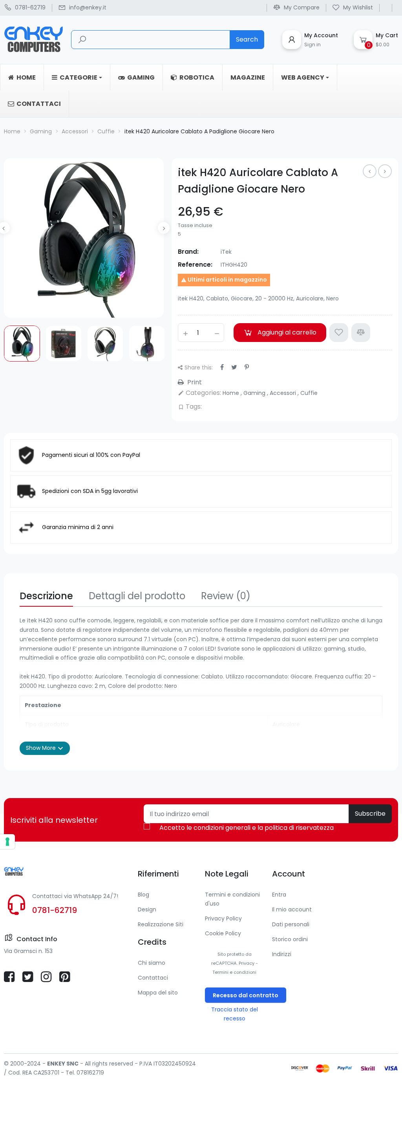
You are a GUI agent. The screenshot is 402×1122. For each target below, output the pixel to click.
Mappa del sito (158, 993)
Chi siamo (151, 963)
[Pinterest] (247, 367)
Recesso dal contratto (245, 995)
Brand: (188, 251)
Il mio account (292, 909)
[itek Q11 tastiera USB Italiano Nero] (369, 171)
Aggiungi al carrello (287, 332)
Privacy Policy (223, 918)
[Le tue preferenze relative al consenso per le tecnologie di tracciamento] (7, 841)
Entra (279, 894)
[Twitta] (234, 367)
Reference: (195, 264)
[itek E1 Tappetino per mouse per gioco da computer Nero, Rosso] (385, 171)
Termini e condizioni (234, 972)
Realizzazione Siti (160, 924)
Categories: (199, 392)
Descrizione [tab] (46, 595)
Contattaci (153, 978)
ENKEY (56, 1063)
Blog (143, 894)
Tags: (190, 406)
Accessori (284, 393)
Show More (44, 748)
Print (194, 382)
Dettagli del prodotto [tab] (137, 595)
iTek (226, 252)
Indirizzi (281, 954)
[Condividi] (222, 367)
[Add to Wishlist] (338, 332)
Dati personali (290, 924)
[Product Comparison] (360, 332)
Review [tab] (225, 595)
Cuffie (309, 393)
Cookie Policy (223, 933)
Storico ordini (290, 939)
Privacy (246, 963)
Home (232, 393)
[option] (22, 344)
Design (147, 909)
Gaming (255, 393)
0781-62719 (54, 910)
